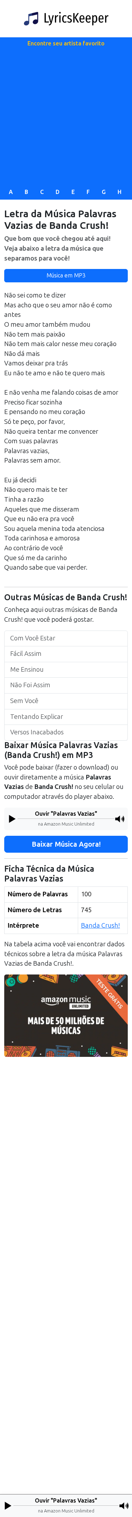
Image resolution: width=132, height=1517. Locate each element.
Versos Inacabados (37, 732)
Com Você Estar (32, 638)
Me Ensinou (27, 669)
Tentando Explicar (36, 717)
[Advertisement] (66, 116)
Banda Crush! (100, 925)
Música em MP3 (66, 275)
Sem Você (24, 701)
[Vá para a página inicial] (66, 19)
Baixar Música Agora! (66, 844)
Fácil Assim (26, 654)
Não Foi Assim (30, 685)
